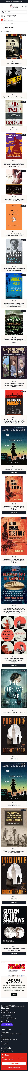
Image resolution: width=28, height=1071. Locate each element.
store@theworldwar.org (10, 1018)
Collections (8, 23)
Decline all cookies (14, 1067)
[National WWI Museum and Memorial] (14, 7)
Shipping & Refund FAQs (7, 1051)
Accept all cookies (14, 1063)
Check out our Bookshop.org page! (14, 1)
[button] (25, 6)
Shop (14, 994)
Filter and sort (9, 27)
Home (2, 23)
